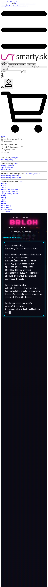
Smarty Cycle (5, 6)
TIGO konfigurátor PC (33, 173)
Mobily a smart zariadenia (17, 64)
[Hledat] (25, 72)
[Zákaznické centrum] (2, 75)
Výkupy (14, 6)
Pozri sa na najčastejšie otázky (25, 4)
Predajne (25, 6)
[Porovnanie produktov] (2, 88)
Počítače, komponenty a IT (25, 67)
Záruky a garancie (7, 165)
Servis (19, 6)
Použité (4, 69)
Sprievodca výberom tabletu (11, 177)
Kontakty (4, 183)
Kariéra (3, 185)
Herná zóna (31, 64)
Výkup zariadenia (7, 167)
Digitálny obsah (41, 67)
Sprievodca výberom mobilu (11, 175)
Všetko (4, 64)
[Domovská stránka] (24, 57)
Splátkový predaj (7, 159)
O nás (21, 181)
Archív (3, 187)
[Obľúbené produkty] (2, 78)
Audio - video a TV (8, 67)
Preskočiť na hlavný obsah (10, 2)
